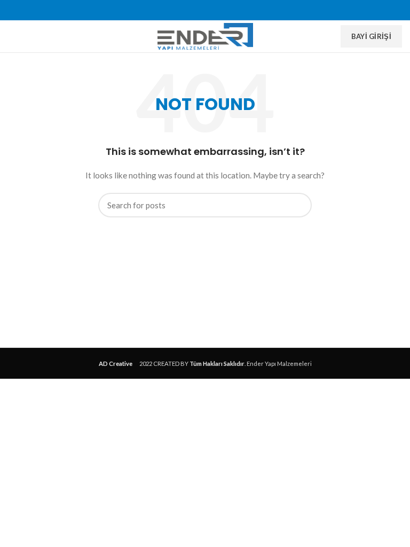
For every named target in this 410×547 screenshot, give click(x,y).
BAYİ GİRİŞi (371, 36)
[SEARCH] (297, 205)
